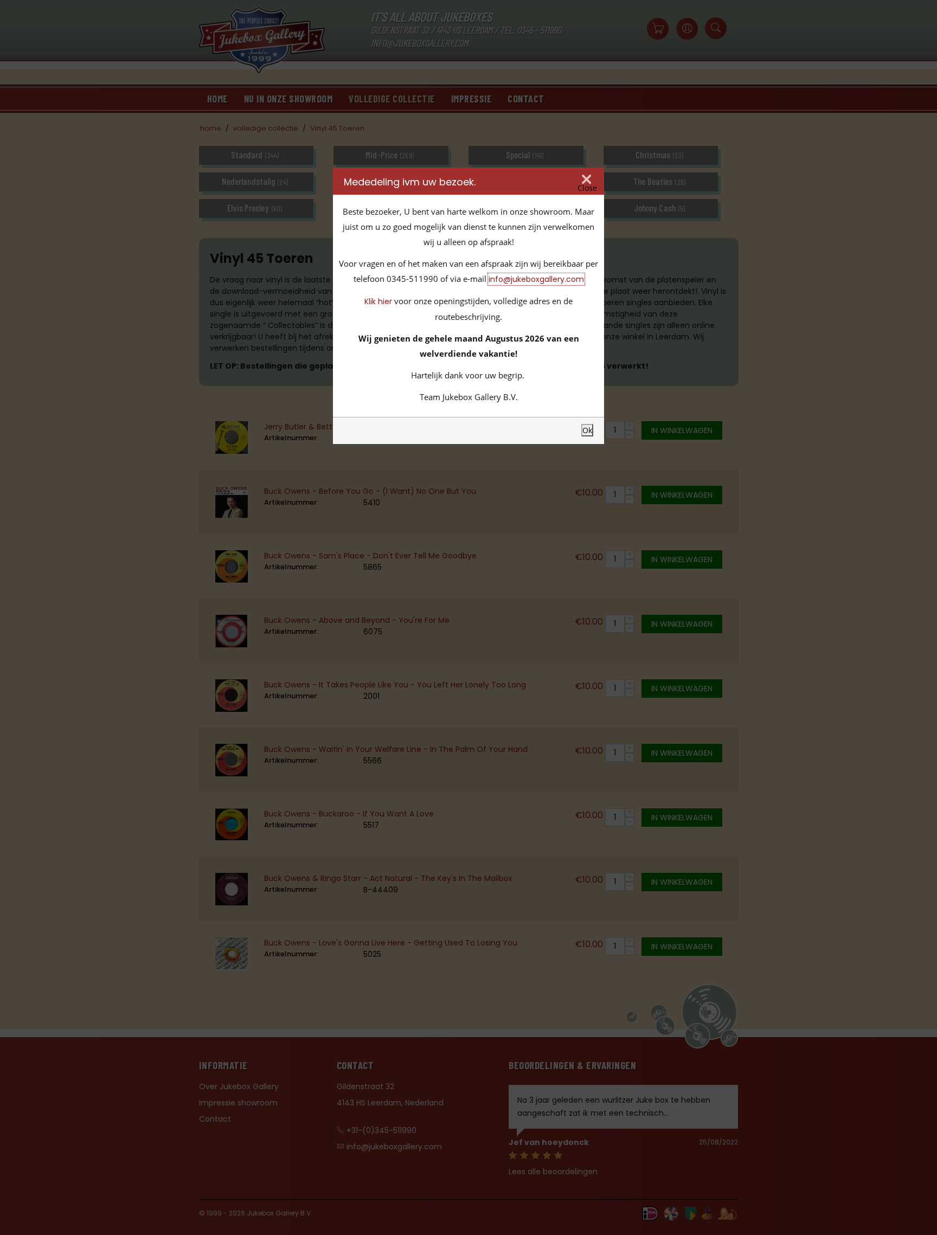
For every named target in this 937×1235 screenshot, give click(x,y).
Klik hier (378, 301)
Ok (587, 430)
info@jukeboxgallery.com (536, 279)
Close (587, 188)
